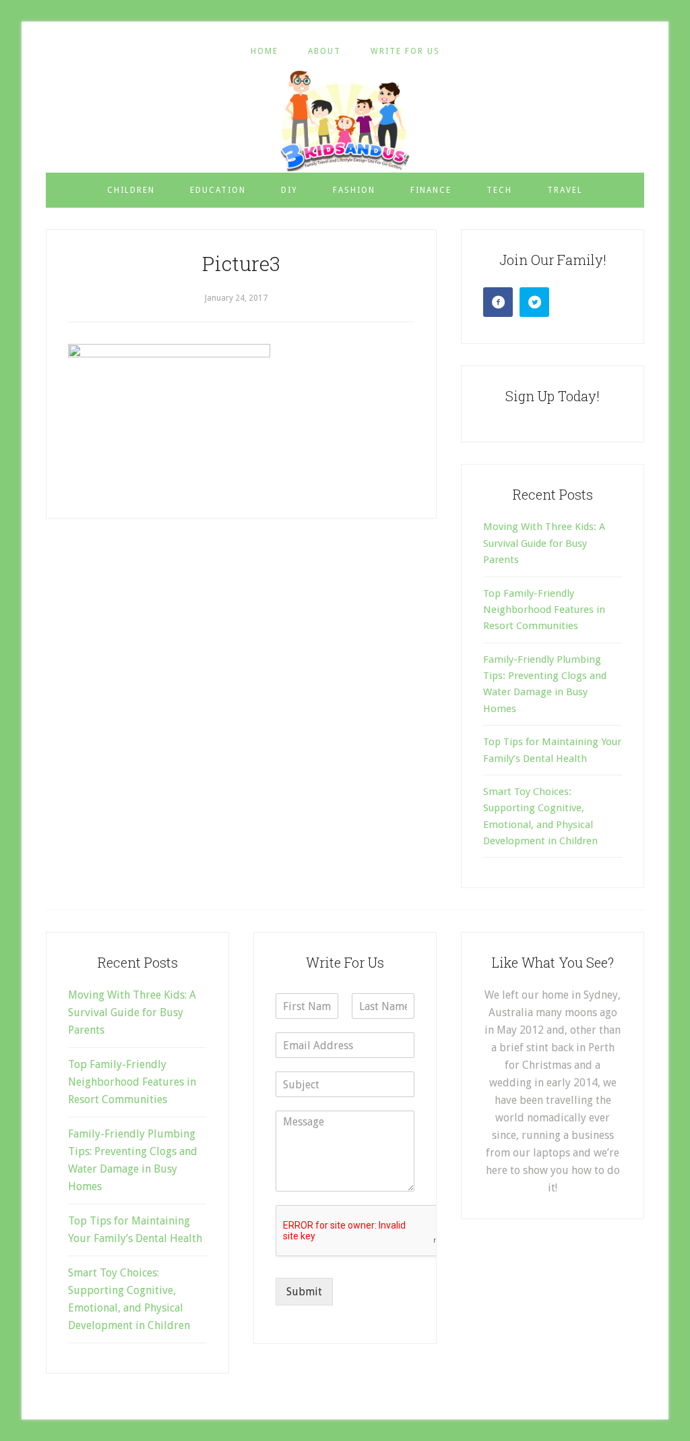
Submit (304, 1291)
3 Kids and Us (345, 120)
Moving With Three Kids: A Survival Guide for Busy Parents (544, 543)
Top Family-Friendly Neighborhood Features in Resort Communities (544, 610)
